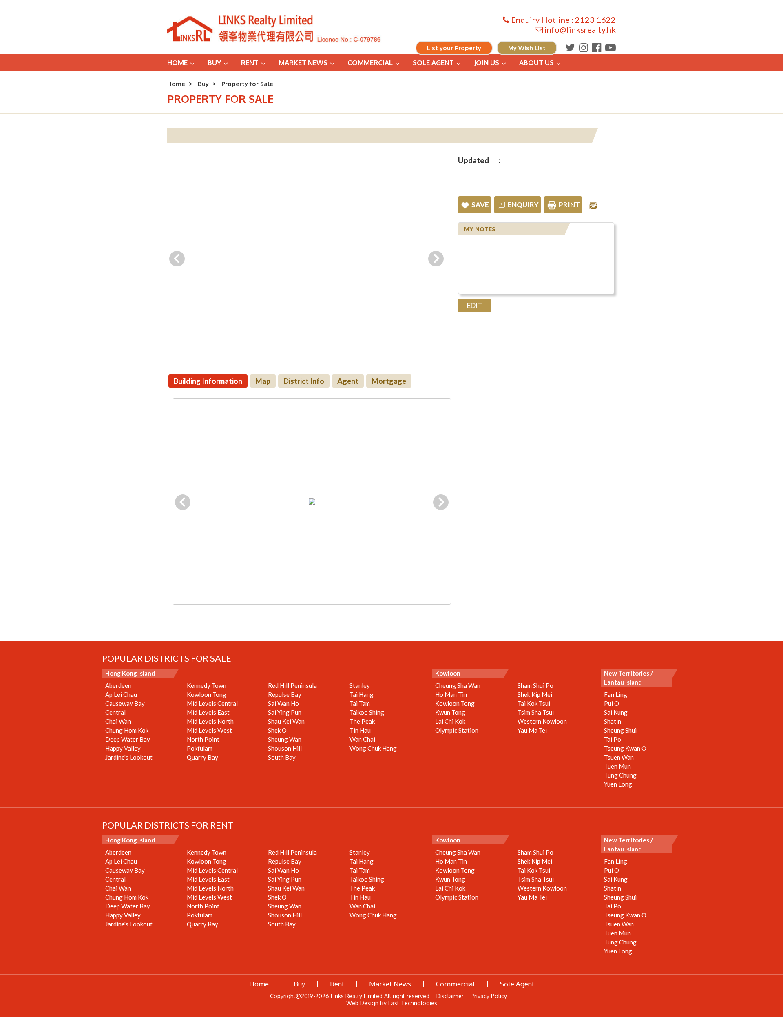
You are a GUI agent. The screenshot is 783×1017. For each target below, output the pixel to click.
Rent (250, 62)
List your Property (454, 48)
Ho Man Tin (451, 694)
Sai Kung (616, 712)
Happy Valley (123, 748)
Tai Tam (359, 703)
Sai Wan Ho (283, 703)
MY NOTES (479, 229)
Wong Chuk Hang (373, 748)
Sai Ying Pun (284, 712)
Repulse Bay (284, 694)
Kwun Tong (450, 712)
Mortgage (389, 381)
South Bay (282, 757)
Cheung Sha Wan (457, 685)
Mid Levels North (210, 721)
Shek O (277, 730)
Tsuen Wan (619, 757)
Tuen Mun (617, 766)
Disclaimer (450, 996)
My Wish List (527, 48)
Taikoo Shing (366, 712)
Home (177, 62)
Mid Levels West (209, 730)
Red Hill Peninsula (292, 685)
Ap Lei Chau (121, 694)
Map (262, 381)
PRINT (569, 204)
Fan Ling (615, 694)
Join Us (486, 62)
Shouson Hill (285, 748)
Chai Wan (118, 721)
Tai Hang (361, 694)
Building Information (208, 381)
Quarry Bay (202, 757)
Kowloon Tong (206, 694)
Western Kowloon (542, 721)
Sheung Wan (284, 739)
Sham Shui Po (535, 685)
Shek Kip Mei (535, 694)
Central (115, 712)
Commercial (370, 62)
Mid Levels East (208, 712)
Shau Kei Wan (286, 721)
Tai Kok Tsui (534, 703)
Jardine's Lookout (129, 757)
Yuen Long (618, 784)
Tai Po (612, 739)
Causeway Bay (125, 703)
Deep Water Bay (127, 739)
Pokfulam (199, 748)
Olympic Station (456, 730)
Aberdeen (118, 685)
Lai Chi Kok (450, 721)
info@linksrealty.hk (580, 29)
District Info (303, 381)
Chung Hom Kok (126, 730)
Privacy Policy (489, 996)
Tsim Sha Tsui (536, 712)
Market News (303, 62)
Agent (347, 381)
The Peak (362, 721)
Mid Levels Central (212, 703)
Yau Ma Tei (532, 730)
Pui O (611, 703)
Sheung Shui (620, 730)
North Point (203, 739)
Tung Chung (620, 775)
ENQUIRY (523, 204)
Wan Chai (362, 739)
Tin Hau (360, 730)
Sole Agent (433, 62)
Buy (214, 62)
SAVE (480, 204)
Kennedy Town (206, 685)
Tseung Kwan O (625, 748)
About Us (536, 62)
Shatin (612, 721)
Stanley (359, 685)
